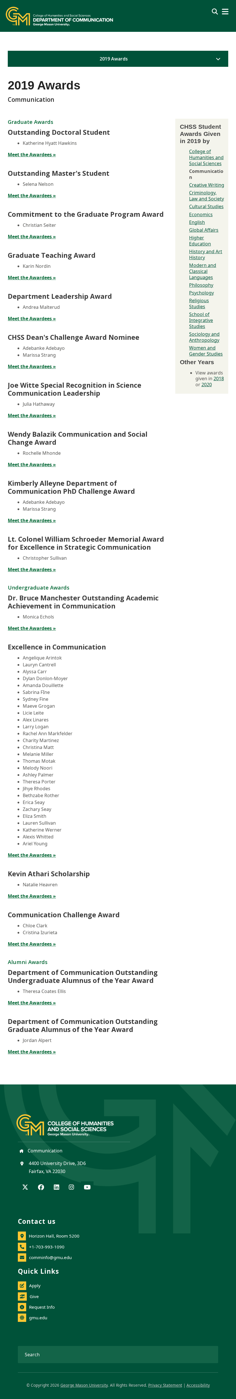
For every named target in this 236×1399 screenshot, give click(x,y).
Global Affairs (203, 230)
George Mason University (84, 1385)
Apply (35, 1285)
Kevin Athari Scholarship (49, 873)
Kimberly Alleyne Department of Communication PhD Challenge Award (71, 487)
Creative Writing (206, 185)
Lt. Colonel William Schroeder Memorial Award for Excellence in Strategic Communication (86, 543)
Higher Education (200, 241)
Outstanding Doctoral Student (59, 132)
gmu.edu (38, 1317)
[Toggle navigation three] (225, 11)
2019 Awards (114, 59)
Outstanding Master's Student (58, 173)
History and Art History (205, 254)
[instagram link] (71, 1188)
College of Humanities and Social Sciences (206, 157)
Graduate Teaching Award (52, 255)
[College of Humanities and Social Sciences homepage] (71, 1122)
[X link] (25, 1188)
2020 (206, 384)
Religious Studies (199, 303)
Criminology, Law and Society (206, 196)
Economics (201, 214)
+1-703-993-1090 (46, 1247)
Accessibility (198, 1385)
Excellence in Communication (57, 646)
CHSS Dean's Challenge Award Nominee (73, 337)
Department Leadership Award (60, 296)
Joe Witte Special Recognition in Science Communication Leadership (74, 389)
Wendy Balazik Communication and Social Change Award (77, 438)
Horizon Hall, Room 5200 (54, 1236)
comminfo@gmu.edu (50, 1257)
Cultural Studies (206, 206)
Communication (44, 1151)
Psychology (201, 293)
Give (34, 1296)
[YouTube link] (87, 1188)
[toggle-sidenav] (216, 59)
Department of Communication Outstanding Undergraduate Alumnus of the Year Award (83, 976)
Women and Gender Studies (206, 351)
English (197, 222)
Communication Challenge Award (64, 914)
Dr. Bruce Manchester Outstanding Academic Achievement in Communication (83, 601)
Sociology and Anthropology (204, 337)
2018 (219, 378)
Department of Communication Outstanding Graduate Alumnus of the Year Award (83, 1025)
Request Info (42, 1307)
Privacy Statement (165, 1385)
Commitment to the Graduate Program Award (86, 214)
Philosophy (201, 285)
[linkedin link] (56, 1188)
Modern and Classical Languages (202, 271)
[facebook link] (41, 1188)
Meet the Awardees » (32, 154)
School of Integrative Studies (201, 320)
